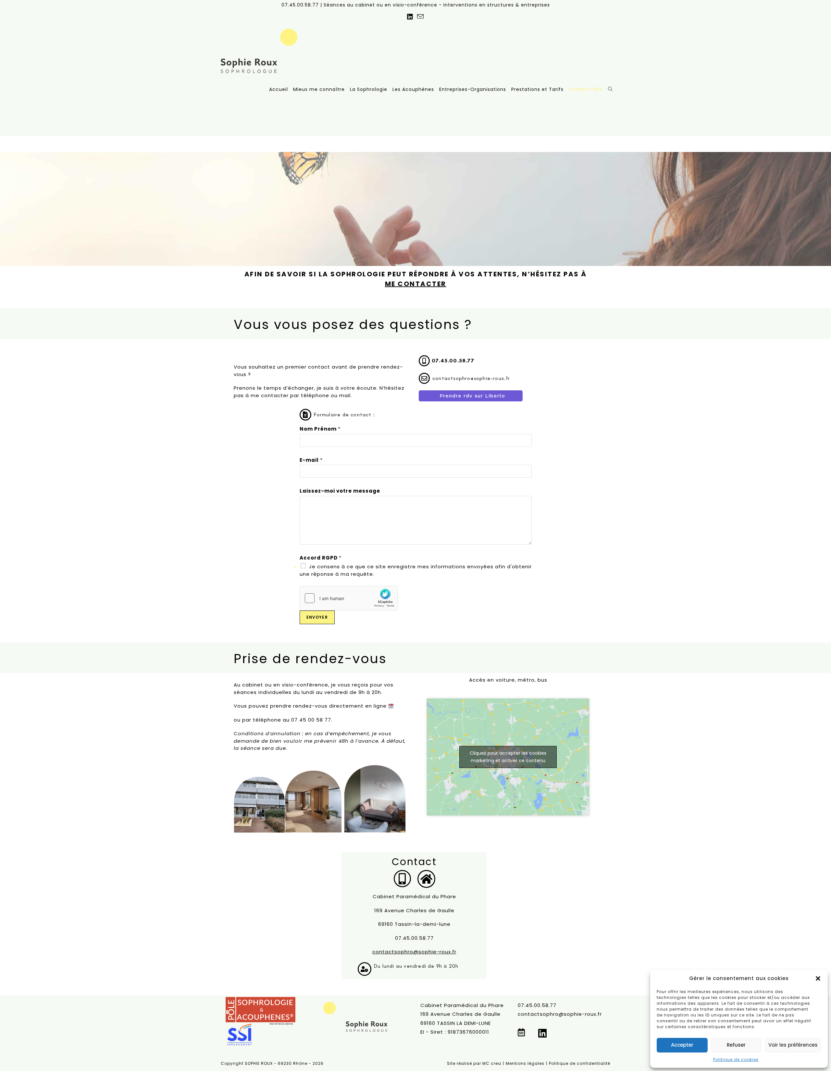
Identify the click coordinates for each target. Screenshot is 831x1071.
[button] (818, 978)
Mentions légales (525, 1063)
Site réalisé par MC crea (474, 1063)
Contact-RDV (421, 128)
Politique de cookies (736, 1059)
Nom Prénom (320, 428)
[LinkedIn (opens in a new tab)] (410, 17)
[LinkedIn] (542, 1033)
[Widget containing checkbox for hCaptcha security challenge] (349, 598)
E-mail (311, 460)
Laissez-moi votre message (340, 490)
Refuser (736, 1044)
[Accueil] (397, 128)
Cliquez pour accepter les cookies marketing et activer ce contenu (508, 757)
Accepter (682, 1044)
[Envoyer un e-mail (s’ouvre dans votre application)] (420, 17)
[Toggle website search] (610, 89)
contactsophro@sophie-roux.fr (414, 951)
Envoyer (317, 617)
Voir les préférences (793, 1044)
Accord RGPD (320, 557)
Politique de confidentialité (579, 1063)
